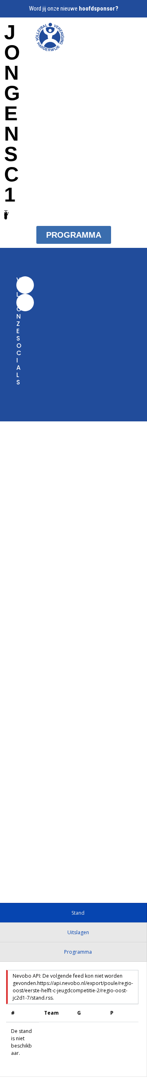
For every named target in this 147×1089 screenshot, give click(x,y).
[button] (114, 35)
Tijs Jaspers (72, 545)
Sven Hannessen (24, 868)
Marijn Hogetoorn (87, 859)
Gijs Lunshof (72, 743)
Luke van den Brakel (29, 859)
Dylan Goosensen (96, 868)
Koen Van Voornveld (29, 850)
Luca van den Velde (28, 877)
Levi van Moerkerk (89, 850)
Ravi (59, 868)
